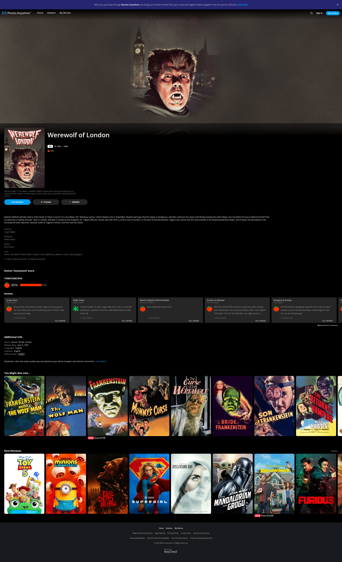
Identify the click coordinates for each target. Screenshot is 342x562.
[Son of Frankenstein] (274, 406)
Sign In (319, 13)
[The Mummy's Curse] (149, 406)
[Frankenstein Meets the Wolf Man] (24, 406)
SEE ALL (335, 451)
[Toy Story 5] (24, 484)
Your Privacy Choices (180, 538)
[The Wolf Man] (66, 406)
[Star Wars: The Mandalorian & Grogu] (233, 484)
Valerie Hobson (32, 254)
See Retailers (17, 202)
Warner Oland (19, 254)
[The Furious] (316, 484)
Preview (47, 202)
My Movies (65, 12)
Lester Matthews (47, 254)
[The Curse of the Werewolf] (191, 406)
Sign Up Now (333, 13)
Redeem (51, 12)
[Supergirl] (149, 484)
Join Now (243, 4)
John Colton (9, 247)
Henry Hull (8, 254)
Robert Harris (9, 239)
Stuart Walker (9, 232)
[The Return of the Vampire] (316, 406)
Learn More (101, 361)
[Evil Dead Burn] (108, 484)
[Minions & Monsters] (66, 484)
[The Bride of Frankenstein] (233, 406)
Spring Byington (75, 254)
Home (40, 12)
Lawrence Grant (61, 254)
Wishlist (75, 202)
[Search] (311, 13)
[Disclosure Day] (191, 484)
